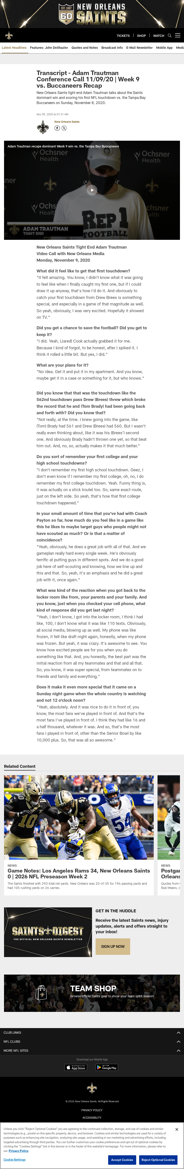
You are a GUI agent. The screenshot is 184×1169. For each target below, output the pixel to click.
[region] (92, 1145)
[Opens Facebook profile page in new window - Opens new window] (57, 128)
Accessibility (92, 1117)
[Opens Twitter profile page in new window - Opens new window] (64, 128)
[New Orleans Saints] (92, 1088)
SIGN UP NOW (113, 946)
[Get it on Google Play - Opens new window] (106, 1069)
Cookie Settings (15, 1159)
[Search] (169, 35)
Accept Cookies (122, 1160)
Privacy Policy (92, 1110)
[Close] (177, 1129)
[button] (92, 190)
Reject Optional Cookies (158, 1160)
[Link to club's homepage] (9, 33)
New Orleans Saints (67, 121)
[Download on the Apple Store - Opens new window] (75, 1068)
